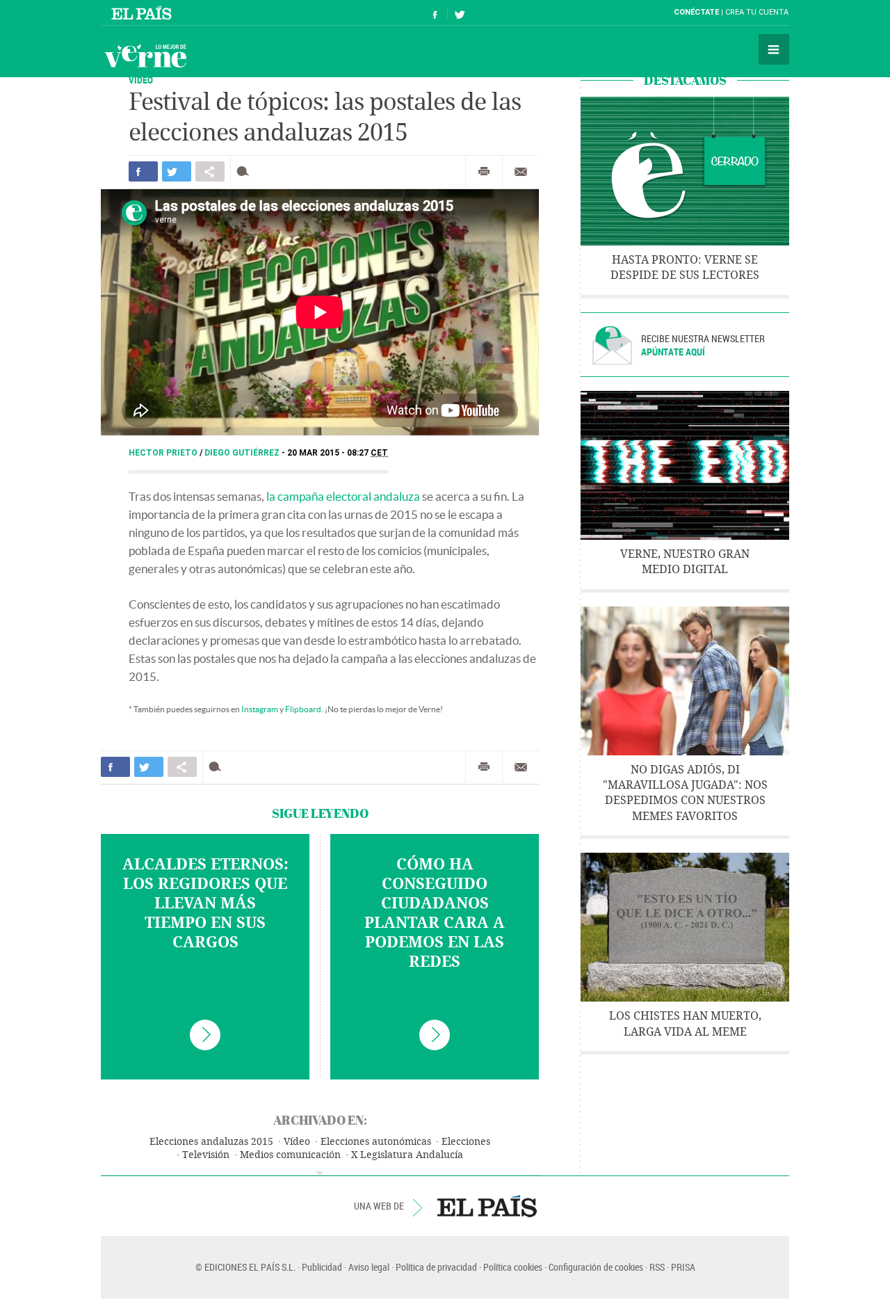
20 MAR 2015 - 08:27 (337, 453)
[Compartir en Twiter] (176, 171)
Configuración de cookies (596, 1267)
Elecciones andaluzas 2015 (211, 1142)
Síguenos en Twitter (459, 13)
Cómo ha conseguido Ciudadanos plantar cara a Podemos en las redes (434, 913)
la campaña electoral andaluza (343, 496)
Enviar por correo (521, 172)
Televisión (205, 1155)
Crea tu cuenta (756, 12)
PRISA (683, 1267)
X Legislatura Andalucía (407, 1155)
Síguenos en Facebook (435, 13)
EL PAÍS (487, 1206)
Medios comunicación (290, 1155)
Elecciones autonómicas (376, 1142)
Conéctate (696, 12)
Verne (145, 55)
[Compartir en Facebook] (143, 171)
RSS (657, 1267)
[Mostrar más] (320, 1173)
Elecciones (466, 1142)
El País (143, 12)
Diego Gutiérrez (243, 453)
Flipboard (303, 709)
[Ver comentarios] (246, 171)
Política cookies (512, 1267)
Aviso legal (368, 1267)
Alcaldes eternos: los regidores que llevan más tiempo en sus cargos (205, 903)
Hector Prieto (164, 453)
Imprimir (484, 172)
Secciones (774, 49)
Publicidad (322, 1267)
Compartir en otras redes (210, 171)
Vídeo (297, 1142)
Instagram (259, 709)
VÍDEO (141, 79)
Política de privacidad (436, 1267)
